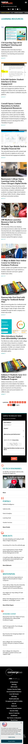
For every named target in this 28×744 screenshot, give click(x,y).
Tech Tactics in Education (14, 718)
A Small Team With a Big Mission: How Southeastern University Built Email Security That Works (13, 558)
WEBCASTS (7, 535)
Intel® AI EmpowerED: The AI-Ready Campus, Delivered (12, 627)
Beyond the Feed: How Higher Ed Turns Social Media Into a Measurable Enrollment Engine (13, 618)
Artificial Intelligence (8, 504)
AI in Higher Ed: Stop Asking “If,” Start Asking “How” (13, 593)
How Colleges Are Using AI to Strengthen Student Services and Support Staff (12, 652)
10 (14, 405)
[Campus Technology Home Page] (7, 3)
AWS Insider (14, 687)
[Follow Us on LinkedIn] (8, 9)
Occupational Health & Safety (14, 701)
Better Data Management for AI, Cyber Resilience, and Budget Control (13, 599)
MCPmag (14, 696)
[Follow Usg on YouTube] (17, 9)
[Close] (21, 722)
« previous (5, 402)
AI (12, 12)
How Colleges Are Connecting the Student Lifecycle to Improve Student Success (13, 643)
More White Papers (8, 605)
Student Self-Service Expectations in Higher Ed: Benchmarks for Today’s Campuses (13, 578)
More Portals (6, 527)
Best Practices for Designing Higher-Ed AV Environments (13, 634)
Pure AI (14, 703)
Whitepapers (9, 574)
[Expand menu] (26, 3)
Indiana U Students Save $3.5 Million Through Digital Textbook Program (13, 376)
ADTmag (14, 684)
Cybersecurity (6, 509)
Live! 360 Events (14, 694)
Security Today (14, 711)
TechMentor (14, 715)
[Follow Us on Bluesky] (13, 9)
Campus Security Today (14, 689)
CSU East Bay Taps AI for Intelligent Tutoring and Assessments (11, 44)
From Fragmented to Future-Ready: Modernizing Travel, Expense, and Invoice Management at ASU (13, 551)
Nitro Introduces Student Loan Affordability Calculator (13, 337)
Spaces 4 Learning (14, 713)
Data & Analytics (7, 513)
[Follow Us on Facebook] (15, 9)
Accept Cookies (11, 741)
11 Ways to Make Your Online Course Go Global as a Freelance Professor (13, 262)
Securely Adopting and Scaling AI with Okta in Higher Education (13, 539)
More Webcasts (7, 565)
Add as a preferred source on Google (10, 6)
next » (18, 405)
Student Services (7, 522)
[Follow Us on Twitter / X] (10, 9)
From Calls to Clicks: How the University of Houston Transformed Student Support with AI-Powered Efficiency (14, 586)
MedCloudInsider (14, 699)
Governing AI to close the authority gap (14, 545)
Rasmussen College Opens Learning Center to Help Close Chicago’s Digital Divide (14, 181)
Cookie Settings (11, 737)
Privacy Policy (15, 440)
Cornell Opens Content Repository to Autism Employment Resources (11, 105)
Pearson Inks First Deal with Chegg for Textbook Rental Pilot (13, 299)
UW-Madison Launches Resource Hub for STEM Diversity (11, 221)
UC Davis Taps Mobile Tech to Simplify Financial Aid (13, 147)
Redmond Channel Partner (14, 708)
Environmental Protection (14, 691)
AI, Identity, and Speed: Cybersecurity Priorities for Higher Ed (13, 472)
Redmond (14, 706)
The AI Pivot (14, 720)
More (4, 492)
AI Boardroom (14, 682)
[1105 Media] (14, 678)
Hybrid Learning (18, 12)
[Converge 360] (14, 672)
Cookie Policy (18, 734)
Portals (7, 501)
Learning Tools (7, 518)
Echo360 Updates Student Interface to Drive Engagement (12, 81)
